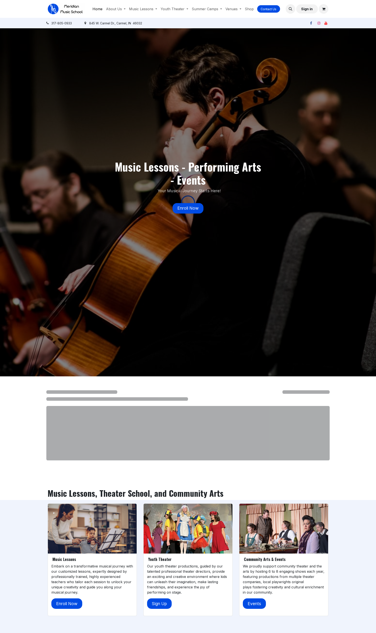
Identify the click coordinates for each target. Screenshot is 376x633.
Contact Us (268, 9)
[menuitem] (97, 9)
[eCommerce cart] (323, 9)
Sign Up (159, 603)
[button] (290, 9)
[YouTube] (326, 23)
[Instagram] (319, 23)
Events (254, 603)
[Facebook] (310, 23)
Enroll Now (188, 208)
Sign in (307, 9)
